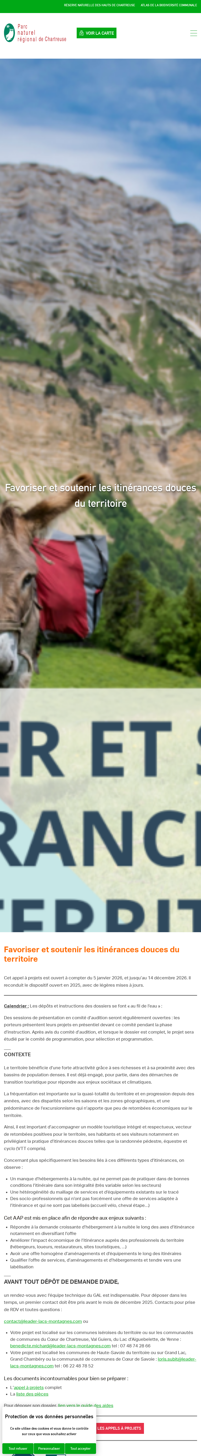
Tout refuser (18, 1448)
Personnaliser (49, 1448)
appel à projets (29, 1387)
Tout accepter (80, 1448)
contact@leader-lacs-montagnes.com (43, 1321)
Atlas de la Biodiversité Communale (169, 5)
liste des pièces (32, 1394)
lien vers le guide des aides (85, 1405)
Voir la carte (100, 33)
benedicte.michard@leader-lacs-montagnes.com (60, 1346)
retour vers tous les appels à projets (100, 1428)
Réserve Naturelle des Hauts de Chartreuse (99, 5)
